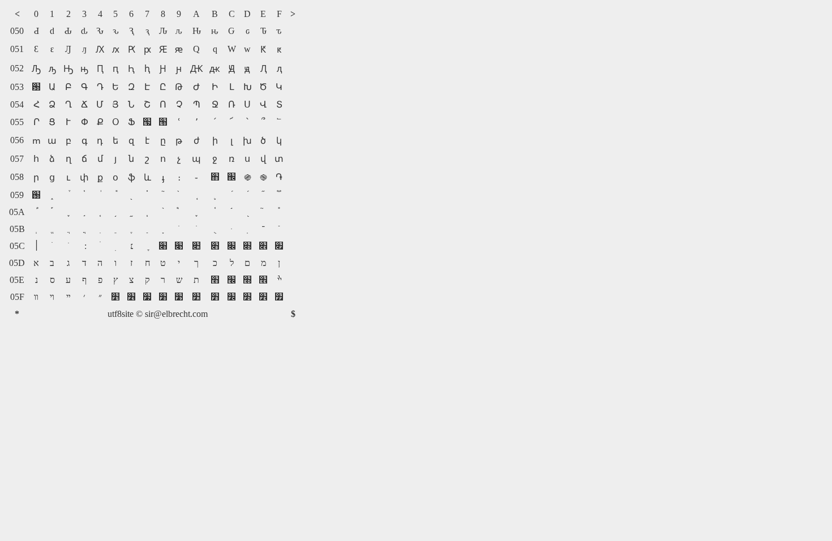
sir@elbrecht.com (176, 314)
